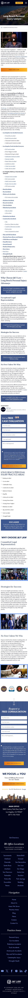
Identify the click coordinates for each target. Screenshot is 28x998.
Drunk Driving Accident (11, 138)
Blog (14, 913)
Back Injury (6, 251)
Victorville (7, 879)
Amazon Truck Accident (11, 176)
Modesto (21, 885)
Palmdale (7, 875)
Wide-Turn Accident (10, 166)
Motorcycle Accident (8, 497)
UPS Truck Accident (10, 186)
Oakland (7, 859)
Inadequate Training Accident (12, 156)
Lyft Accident (8, 213)
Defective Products (7, 491)
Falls (6, 222)
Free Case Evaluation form (14, 399)
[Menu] (26, 2)
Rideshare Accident (7, 506)
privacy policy (6, 459)
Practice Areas (14, 910)
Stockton (20, 875)
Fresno (7, 885)
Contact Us (14, 923)
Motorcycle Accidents (14, 951)
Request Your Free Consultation (14, 783)
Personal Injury (14, 937)
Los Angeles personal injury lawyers (16, 113)
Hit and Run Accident (10, 136)
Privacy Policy (18, 991)
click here (18, 459)
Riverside (7, 862)
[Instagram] (16, 971)
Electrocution (8, 229)
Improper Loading (9, 159)
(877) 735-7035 (17, 292)
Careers (14, 920)
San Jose (21, 865)
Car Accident (6, 481)
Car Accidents (14, 941)
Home (1, 27)
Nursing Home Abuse (8, 500)
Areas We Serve (14, 906)
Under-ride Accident (10, 168)
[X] (7, 971)
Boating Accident (7, 478)
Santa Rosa (7, 865)
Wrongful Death (6, 516)
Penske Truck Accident (10, 184)
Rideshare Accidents (14, 944)
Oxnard (20, 859)
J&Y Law (4, 108)
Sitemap (14, 993)
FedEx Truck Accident (10, 181)
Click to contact (8, 357)
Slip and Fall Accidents (14, 954)
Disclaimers (7, 991)
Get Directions (14, 838)
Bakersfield (20, 855)
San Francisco (7, 872)
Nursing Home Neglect (8, 503)
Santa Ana (20, 872)
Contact (25, 271)
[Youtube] (2, 971)
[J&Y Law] (5, 3)
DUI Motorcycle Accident (11, 197)
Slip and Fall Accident (8, 510)
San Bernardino (20, 862)
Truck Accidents (14, 947)
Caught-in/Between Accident (12, 226)
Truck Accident (6, 513)
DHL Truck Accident (10, 179)
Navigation (14, 892)
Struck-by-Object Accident (11, 224)
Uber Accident (8, 211)
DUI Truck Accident (10, 149)
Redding (20, 882)
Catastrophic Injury (7, 484)
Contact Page (20, 457)
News (14, 916)
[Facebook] (11, 971)
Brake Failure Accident (10, 161)
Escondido (7, 882)
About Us (14, 903)
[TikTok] (25, 971)
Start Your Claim (14, 69)
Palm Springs (20, 879)
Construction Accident (8, 488)
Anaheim (7, 869)
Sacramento (7, 855)
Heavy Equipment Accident (12, 231)
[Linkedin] (21, 971)
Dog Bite (5, 494)
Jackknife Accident (9, 164)
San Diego (20, 869)
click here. (12, 756)
